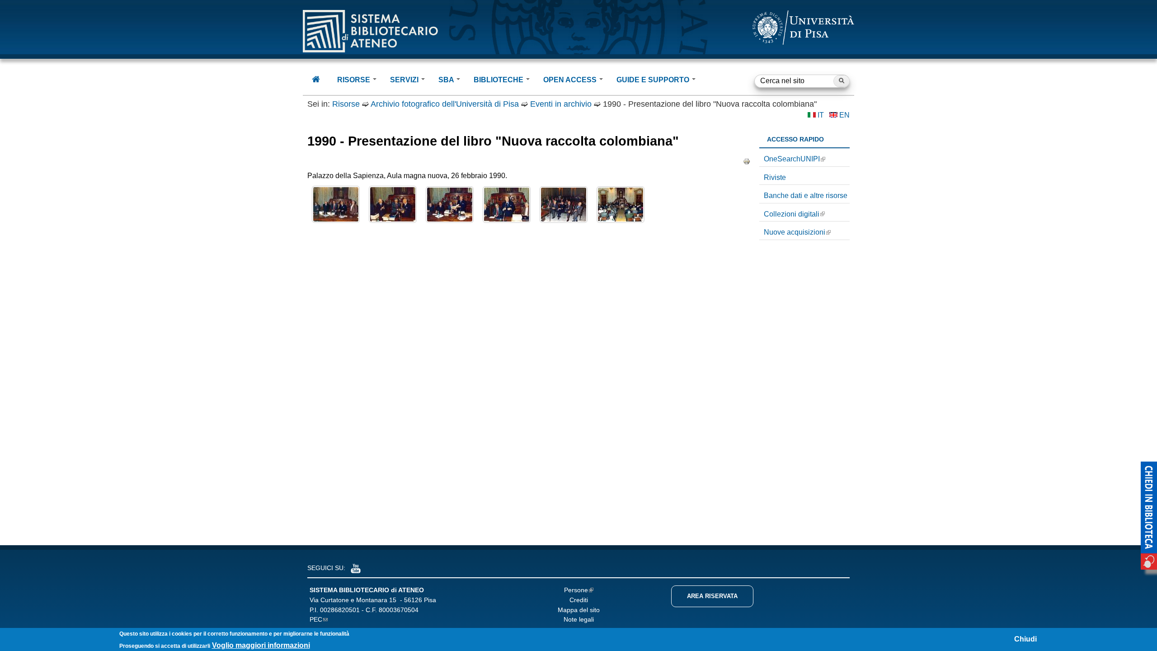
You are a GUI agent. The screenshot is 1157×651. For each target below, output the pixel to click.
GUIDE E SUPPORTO (653, 80)
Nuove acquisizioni (794, 232)
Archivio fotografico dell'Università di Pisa (445, 103)
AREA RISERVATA (712, 596)
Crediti (578, 600)
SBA (447, 80)
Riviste (775, 177)
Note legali (579, 619)
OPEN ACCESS (570, 80)
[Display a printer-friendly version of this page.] (746, 161)
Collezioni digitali (791, 214)
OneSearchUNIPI (792, 159)
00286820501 (340, 609)
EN (844, 115)
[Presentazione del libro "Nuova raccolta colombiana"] (336, 220)
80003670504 (399, 609)
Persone (576, 590)
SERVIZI (405, 80)
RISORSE (354, 80)
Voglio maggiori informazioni (261, 645)
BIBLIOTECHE (499, 80)
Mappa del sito (579, 609)
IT (821, 115)
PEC (316, 619)
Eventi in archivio (561, 103)
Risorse (346, 103)
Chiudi (1025, 639)
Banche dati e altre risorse (805, 195)
